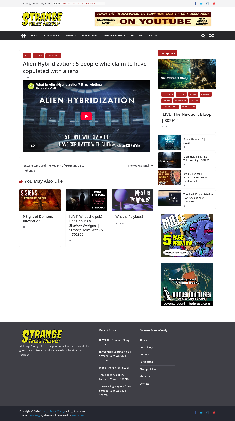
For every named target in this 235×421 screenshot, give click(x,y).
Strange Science (114, 35)
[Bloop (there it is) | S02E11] (169, 142)
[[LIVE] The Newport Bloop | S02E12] (187, 74)
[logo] (42, 330)
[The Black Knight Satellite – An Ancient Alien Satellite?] (169, 199)
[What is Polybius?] (132, 191)
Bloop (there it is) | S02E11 (194, 140)
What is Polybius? (129, 216)
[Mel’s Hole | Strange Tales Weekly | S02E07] (169, 160)
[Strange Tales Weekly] (23, 35)
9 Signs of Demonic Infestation (38, 218)
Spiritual (195, 100)
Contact (153, 35)
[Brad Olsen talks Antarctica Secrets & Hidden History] (169, 179)
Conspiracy (51, 35)
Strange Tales (53, 56)
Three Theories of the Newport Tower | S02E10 (80, 5)
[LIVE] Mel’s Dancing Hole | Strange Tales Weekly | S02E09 (115, 356)
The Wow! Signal (138, 166)
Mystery (166, 100)
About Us (136, 35)
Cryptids (70, 35)
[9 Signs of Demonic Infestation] (40, 191)
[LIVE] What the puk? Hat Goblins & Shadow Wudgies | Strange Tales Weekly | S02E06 (86, 225)
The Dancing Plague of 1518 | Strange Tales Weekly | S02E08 (116, 391)
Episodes (38, 56)
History (193, 94)
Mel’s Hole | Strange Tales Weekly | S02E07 (196, 158)
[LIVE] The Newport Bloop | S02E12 (186, 117)
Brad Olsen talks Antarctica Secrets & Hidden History (195, 177)
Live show (205, 94)
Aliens (34, 35)
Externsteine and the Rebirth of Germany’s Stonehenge (54, 168)
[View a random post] (211, 35)
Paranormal (89, 35)
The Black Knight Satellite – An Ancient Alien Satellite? (198, 198)
